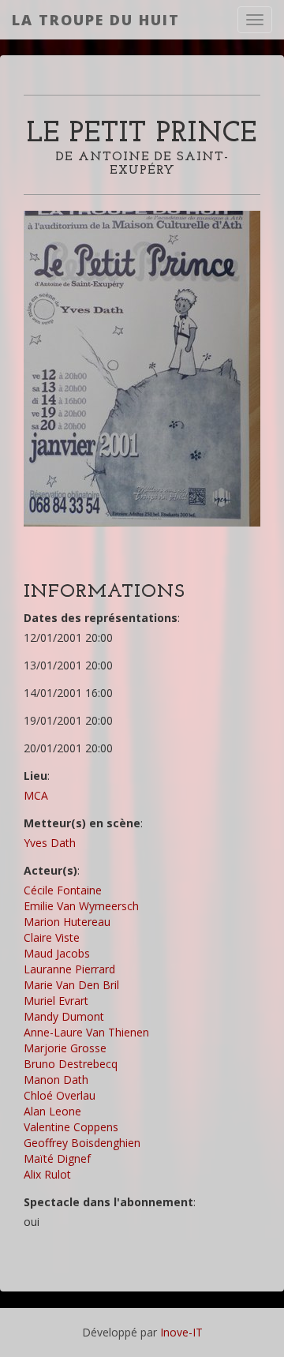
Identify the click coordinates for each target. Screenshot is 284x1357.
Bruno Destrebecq (71, 1063)
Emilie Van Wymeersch (81, 905)
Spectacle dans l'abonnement (108, 1201)
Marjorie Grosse (65, 1047)
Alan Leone (52, 1111)
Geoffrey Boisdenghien (82, 1142)
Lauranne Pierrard (69, 969)
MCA (36, 795)
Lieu (35, 775)
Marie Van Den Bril (71, 984)
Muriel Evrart (56, 1000)
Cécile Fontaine (63, 890)
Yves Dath (50, 842)
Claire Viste (52, 937)
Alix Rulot (47, 1174)
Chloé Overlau (59, 1095)
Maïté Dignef (57, 1158)
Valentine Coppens (71, 1126)
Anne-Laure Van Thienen (86, 1032)
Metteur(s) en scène (82, 822)
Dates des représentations (101, 617)
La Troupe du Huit (96, 19)
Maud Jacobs (57, 953)
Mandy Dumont (64, 1016)
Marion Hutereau (67, 921)
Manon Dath (56, 1079)
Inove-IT (181, 1332)
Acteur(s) (50, 870)
